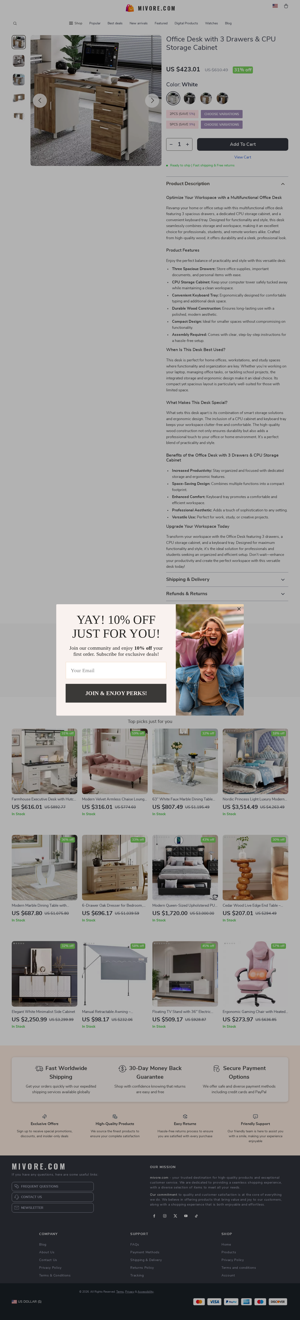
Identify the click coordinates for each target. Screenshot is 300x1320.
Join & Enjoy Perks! (116, 693)
